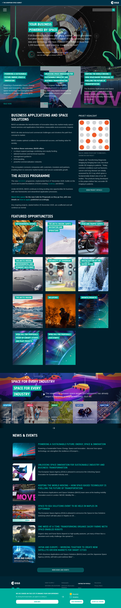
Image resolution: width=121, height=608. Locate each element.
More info (37, 601)
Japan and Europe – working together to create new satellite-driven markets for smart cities (68, 548)
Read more (8, 104)
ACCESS (21, 181)
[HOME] (15, 583)
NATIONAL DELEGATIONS (52, 585)
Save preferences (76, 601)
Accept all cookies (97, 601)
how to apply (25, 200)
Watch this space (18, 197)
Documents (98, 582)
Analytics (75, 597)
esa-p (79, 587)
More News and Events (60, 570)
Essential (75, 594)
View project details (94, 190)
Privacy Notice (98, 585)
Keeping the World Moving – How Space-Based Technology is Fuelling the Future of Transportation (72, 487)
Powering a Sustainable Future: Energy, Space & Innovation (72, 444)
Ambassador (65, 582)
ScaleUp (51, 184)
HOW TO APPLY (49, 582)
